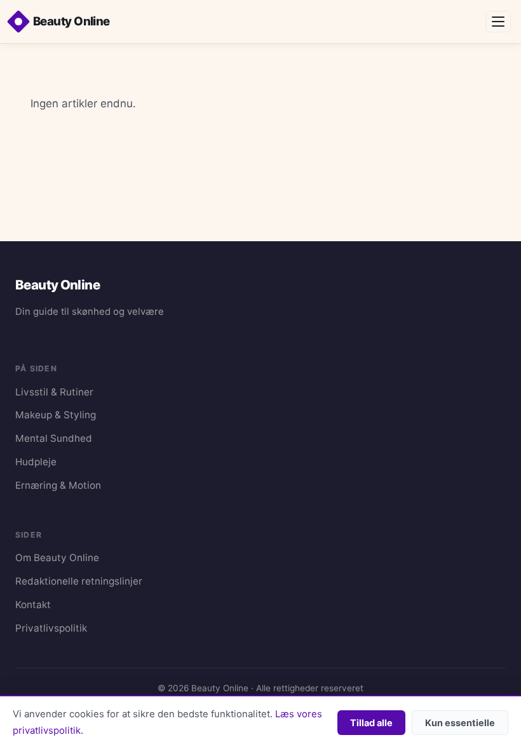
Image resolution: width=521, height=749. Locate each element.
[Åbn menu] (498, 21)
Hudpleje (36, 462)
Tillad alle (371, 722)
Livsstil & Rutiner (54, 392)
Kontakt (33, 605)
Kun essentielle (460, 722)
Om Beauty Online (57, 558)
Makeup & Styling (55, 415)
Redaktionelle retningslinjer (78, 581)
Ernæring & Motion (58, 485)
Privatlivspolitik (51, 628)
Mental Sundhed (53, 438)
